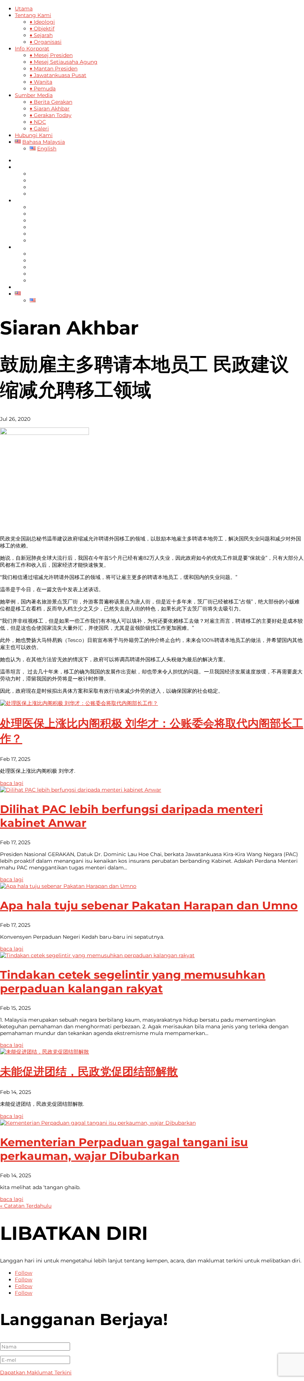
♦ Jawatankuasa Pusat (58, 75)
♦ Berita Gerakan (51, 102)
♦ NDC (38, 122)
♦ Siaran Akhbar (50, 108)
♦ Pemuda (43, 88)
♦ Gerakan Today (51, 115)
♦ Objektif (42, 28)
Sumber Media (34, 95)
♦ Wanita (41, 82)
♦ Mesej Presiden (51, 55)
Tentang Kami (33, 15)
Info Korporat (32, 48)
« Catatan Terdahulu (26, 1205)
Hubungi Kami (34, 135)
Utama (24, 8)
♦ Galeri (39, 128)
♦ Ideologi (42, 22)
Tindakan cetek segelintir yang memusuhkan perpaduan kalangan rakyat (132, 981)
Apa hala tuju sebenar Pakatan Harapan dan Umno (149, 905)
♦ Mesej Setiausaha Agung (64, 62)
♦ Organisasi (46, 42)
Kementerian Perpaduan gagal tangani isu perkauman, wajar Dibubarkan (124, 1149)
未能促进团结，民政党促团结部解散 (89, 1071)
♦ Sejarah (41, 35)
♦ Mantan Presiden (53, 68)
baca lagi (11, 783)
